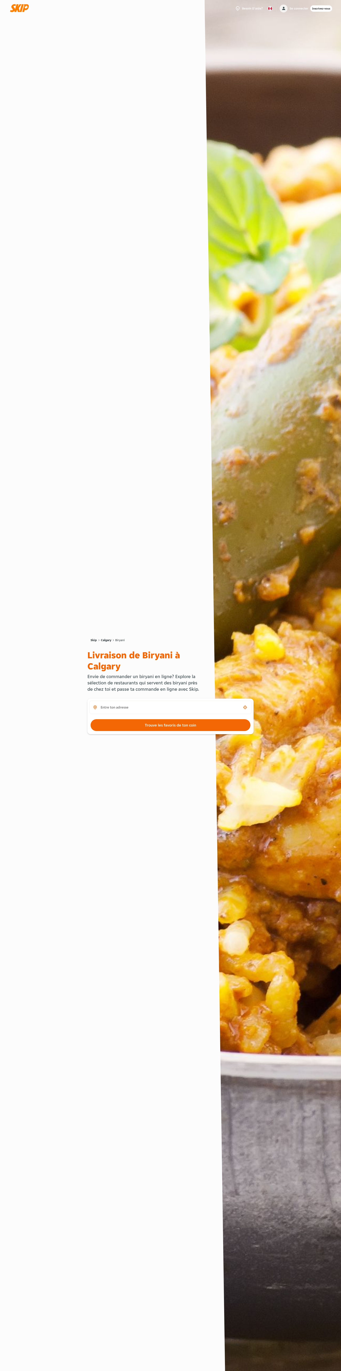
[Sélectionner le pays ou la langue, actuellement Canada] (270, 8)
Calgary (106, 640)
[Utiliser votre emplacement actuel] (245, 707)
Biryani (120, 640)
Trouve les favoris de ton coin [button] (170, 725)
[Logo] (21, 8)
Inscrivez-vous (321, 8)
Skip (94, 640)
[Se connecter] (284, 8)
